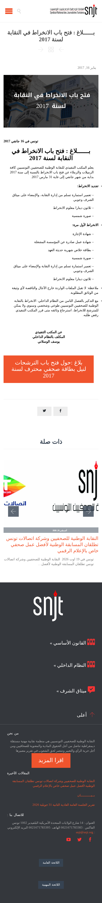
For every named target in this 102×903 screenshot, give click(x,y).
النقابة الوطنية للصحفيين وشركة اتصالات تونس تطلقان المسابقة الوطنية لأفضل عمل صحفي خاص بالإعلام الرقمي (52, 544)
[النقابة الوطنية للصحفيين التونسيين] (59, 11)
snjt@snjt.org (84, 832)
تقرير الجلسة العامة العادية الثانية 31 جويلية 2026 (63, 804)
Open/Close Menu (9, 11)
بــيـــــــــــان (86, 795)
